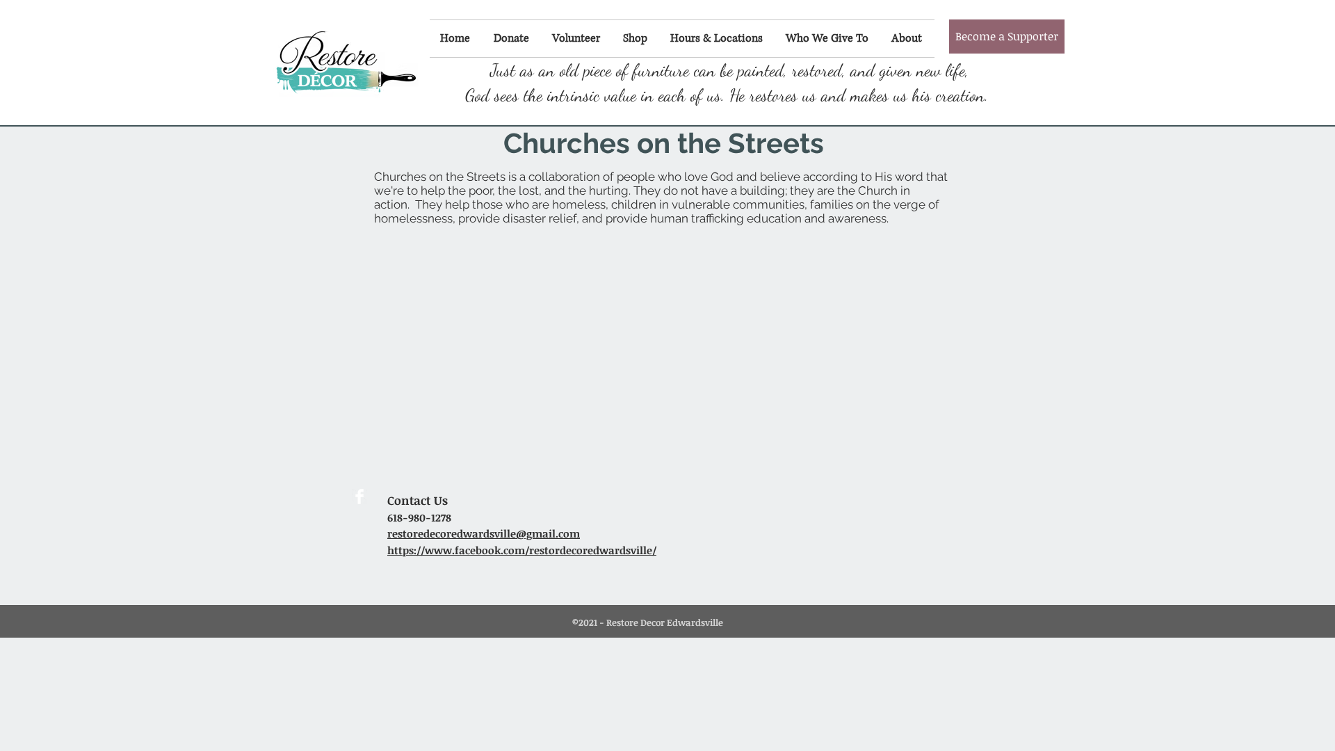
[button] (1007, 36)
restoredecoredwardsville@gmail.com (483, 533)
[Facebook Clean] (359, 496)
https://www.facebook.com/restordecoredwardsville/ (521, 550)
